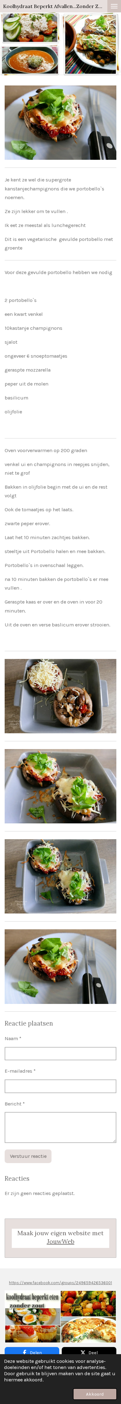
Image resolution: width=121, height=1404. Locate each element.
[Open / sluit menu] (114, 6)
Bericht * (15, 1104)
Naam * (13, 1038)
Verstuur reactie (28, 1156)
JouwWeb (60, 1241)
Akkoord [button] (95, 1394)
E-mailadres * (20, 1071)
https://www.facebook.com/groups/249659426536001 (60, 1282)
